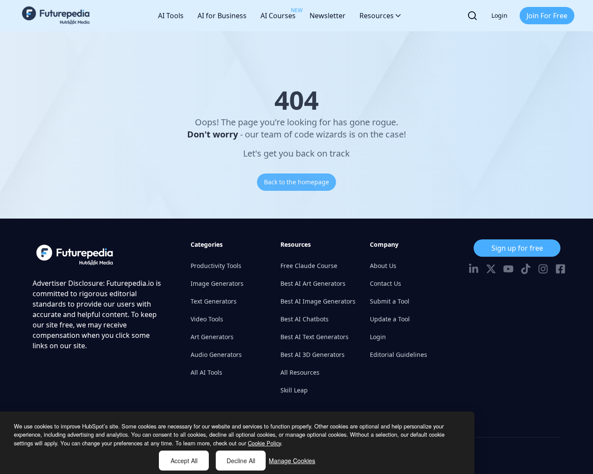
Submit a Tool (389, 301)
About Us (383, 266)
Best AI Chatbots (304, 319)
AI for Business (222, 15)
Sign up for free (517, 248)
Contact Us (385, 283)
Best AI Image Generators (318, 301)
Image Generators (217, 283)
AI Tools (171, 15)
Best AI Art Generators (313, 283)
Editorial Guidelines (398, 354)
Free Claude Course (308, 266)
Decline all (241, 460)
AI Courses (278, 13)
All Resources (300, 372)
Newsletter (328, 15)
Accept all (184, 460)
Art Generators (212, 337)
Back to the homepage (296, 182)
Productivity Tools (216, 266)
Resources (376, 15)
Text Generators (214, 301)
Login (499, 15)
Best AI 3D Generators (312, 354)
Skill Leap (294, 390)
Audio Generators (216, 354)
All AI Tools (206, 372)
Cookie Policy (264, 443)
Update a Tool (390, 319)
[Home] (56, 15)
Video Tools (207, 319)
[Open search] (472, 15)
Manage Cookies (292, 460)
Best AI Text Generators (314, 337)
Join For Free (547, 15)
